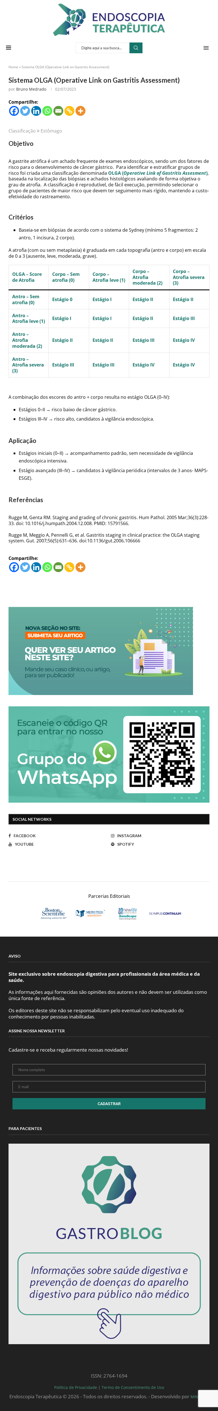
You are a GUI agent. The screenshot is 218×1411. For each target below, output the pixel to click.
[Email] (58, 111)
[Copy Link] (69, 111)
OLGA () (157, 173)
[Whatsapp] (47, 111)
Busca (135, 47)
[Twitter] (25, 111)
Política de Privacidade (75, 1387)
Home (13, 67)
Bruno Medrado (31, 89)
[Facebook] (14, 111)
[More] (80, 111)
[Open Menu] (206, 47)
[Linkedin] (36, 111)
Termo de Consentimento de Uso (133, 1387)
